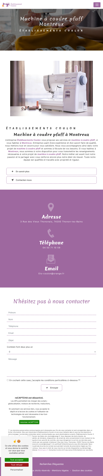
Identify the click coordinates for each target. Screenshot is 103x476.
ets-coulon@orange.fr (51, 273)
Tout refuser (16, 464)
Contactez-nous (24, 180)
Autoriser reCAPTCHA (29, 422)
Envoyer (54, 387)
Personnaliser (16, 469)
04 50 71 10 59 (51, 247)
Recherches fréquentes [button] (52, 464)
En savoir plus (22, 171)
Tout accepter (16, 459)
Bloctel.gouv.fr (43, 450)
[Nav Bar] (96, 4)
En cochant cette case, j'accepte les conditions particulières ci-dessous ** (44, 380)
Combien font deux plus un (20, 347)
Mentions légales (60, 470)
